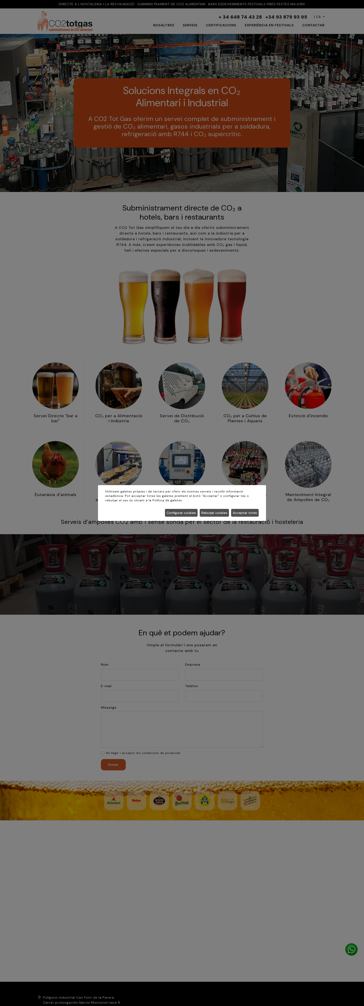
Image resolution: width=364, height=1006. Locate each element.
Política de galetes (167, 500)
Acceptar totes (245, 513)
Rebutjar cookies (214, 513)
